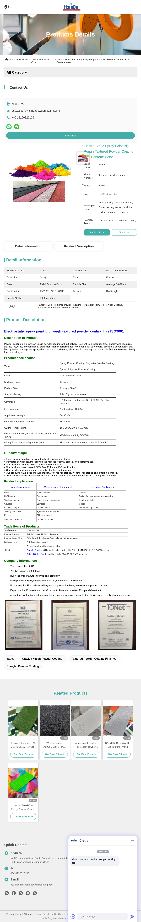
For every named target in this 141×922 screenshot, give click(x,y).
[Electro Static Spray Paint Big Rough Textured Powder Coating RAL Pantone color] (39, 178)
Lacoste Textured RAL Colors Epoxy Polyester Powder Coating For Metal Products (23, 745)
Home (12, 59)
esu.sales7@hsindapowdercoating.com (36, 110)
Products (23, 59)
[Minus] (132, 841)
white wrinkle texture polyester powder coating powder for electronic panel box (86, 745)
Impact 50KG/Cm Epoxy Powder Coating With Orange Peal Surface (23, 807)
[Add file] (72, 916)
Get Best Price (97, 232)
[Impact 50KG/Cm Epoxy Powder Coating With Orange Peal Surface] (23, 783)
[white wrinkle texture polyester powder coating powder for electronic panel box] (86, 721)
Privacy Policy (13, 914)
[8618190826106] (34, 894)
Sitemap (28, 914)
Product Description (79, 246)
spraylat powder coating (23, 666)
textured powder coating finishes (93, 658)
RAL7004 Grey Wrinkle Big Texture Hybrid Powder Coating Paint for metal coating (117, 745)
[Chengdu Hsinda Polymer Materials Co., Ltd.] (72, 7)
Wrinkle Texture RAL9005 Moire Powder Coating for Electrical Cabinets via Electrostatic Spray (55, 745)
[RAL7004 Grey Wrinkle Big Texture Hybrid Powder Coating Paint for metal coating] (118, 721)
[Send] (132, 916)
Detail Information (28, 246)
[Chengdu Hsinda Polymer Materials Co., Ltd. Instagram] (20, 894)
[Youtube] (27, 894)
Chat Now (70, 135)
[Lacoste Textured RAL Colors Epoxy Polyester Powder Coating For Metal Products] (23, 721)
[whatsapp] (9, 127)
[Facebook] (13, 894)
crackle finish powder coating (42, 658)
